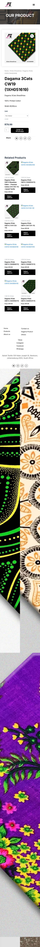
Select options (9, 197)
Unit (6, 111)
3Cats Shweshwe (15, 71)
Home (7, 71)
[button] (33, 4)
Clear (6, 119)
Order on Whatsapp (20, 130)
